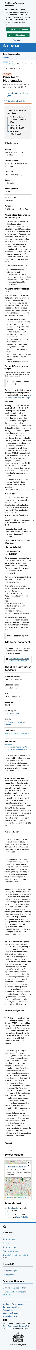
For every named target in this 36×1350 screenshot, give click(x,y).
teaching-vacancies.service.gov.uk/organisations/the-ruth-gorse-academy (17, 746)
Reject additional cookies (18, 35)
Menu (5, 57)
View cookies (18, 40)
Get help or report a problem (14, 1288)
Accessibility (8, 1310)
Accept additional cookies (18, 29)
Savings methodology (11, 1313)
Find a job (7, 1243)
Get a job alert (13, 1208)
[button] (22, 1179)
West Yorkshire (22, 1217)
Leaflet (8, 1197)
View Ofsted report (12, 713)
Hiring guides (8, 1275)
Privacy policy (17, 1304)
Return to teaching (10, 1251)
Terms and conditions (11, 1307)
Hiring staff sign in (10, 1271)
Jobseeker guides (10, 1247)
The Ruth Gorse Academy (16, 1167)
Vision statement (10, 1316)
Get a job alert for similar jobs (18, 94)
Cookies (6, 1304)
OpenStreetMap (22, 1197)
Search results (15, 68)
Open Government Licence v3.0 (16, 1326)
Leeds (10, 1217)
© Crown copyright (18, 1345)
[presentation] (18, 1180)
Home (5, 68)
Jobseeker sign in (10, 1239)
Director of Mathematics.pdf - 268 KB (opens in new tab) (19, 659)
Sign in (5, 50)
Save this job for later (17, 101)
